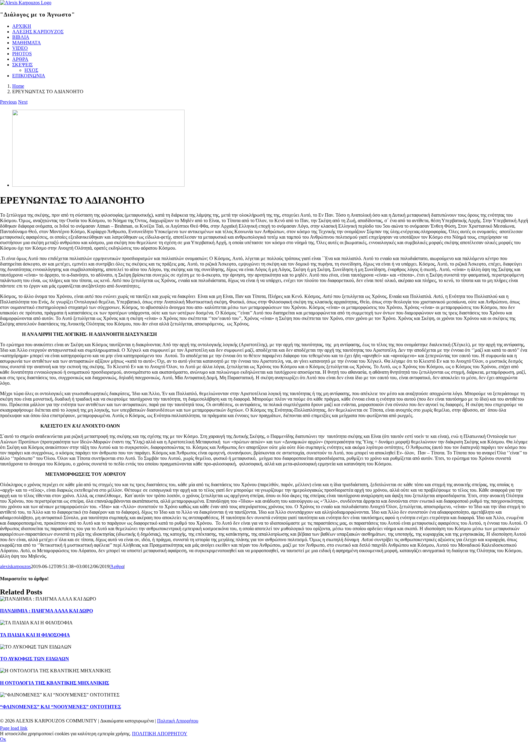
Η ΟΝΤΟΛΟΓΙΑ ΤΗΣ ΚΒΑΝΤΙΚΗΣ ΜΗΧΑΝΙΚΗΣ (54, 682)
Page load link (14, 728)
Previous (8, 102)
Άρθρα (117, 566)
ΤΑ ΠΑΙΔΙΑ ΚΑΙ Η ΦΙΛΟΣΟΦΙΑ (35, 634)
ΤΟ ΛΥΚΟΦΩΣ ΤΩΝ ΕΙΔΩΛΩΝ (34, 658)
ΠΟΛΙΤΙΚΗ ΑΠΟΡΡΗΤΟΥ (159, 733)
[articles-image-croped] (98, 185)
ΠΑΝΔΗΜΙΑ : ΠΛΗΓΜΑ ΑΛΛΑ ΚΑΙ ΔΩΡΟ (46, 610)
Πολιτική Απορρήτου (177, 720)
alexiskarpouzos (15, 566)
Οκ (3, 739)
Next (23, 102)
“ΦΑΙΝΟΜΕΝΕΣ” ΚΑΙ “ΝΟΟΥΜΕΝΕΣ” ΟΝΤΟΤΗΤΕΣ (60, 706)
